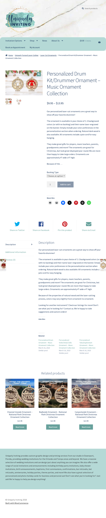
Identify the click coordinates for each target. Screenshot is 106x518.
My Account (35, 47)
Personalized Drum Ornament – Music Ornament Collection (46, 342)
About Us (56, 40)
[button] (39, 74)
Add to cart (65, 184)
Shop (32, 40)
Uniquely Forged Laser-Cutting (26, 55)
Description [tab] (10, 244)
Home (10, 55)
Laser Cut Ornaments (48, 55)
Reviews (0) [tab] (10, 259)
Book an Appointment (15, 47)
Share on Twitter (17, 230)
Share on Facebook (41, 230)
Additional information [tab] (15, 252)
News (44, 40)
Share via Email (88, 230)
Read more (20, 427)
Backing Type (53, 172)
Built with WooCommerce (16, 503)
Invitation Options (13, 40)
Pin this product (65, 230)
